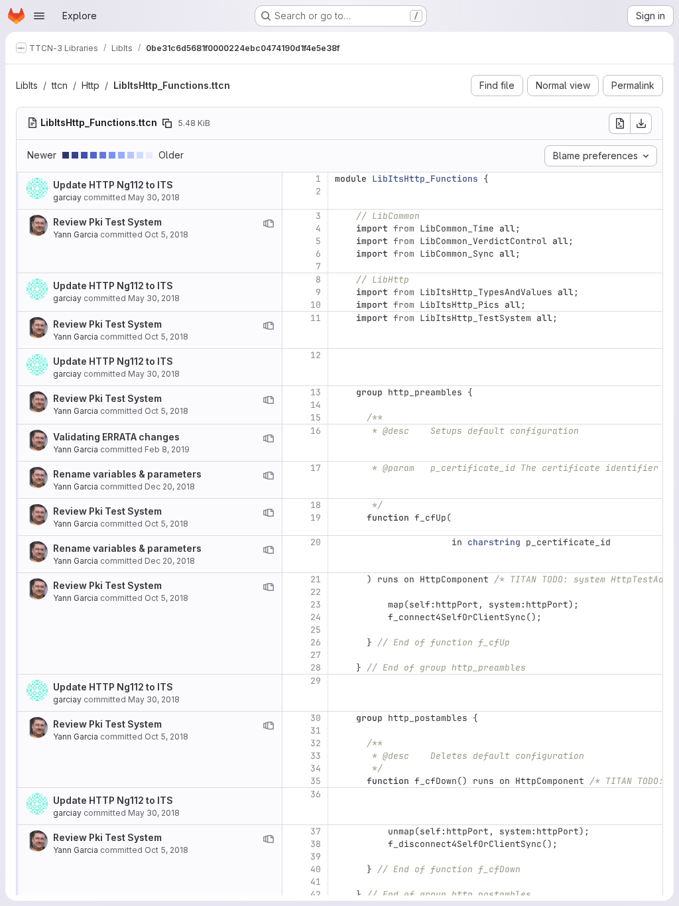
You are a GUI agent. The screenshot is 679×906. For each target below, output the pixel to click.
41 (315, 881)
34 (315, 768)
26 (315, 642)
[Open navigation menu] (39, 16)
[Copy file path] (167, 123)
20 (315, 542)
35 (315, 781)
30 (315, 718)
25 (315, 629)
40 (315, 869)
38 (315, 844)
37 (315, 831)
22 (315, 592)
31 (315, 730)
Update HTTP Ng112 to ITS (113, 184)
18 (315, 505)
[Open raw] (619, 123)
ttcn (60, 85)
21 (315, 579)
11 (315, 318)
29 (315, 680)
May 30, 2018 (154, 197)
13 (315, 392)
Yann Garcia (75, 234)
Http (90, 85)
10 (315, 304)
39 (315, 856)
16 (315, 430)
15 (315, 417)
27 (315, 655)
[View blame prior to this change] (268, 223)
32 (315, 743)
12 (315, 355)
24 (315, 617)
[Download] (641, 123)
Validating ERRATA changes (116, 436)
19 (315, 517)
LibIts (27, 85)
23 (315, 604)
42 (315, 894)
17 (315, 468)
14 (315, 405)
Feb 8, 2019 (167, 449)
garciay (67, 197)
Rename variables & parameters (127, 474)
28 (315, 667)
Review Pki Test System (107, 221)
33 (315, 755)
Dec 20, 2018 (170, 486)
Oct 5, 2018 (166, 234)
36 (315, 794)
